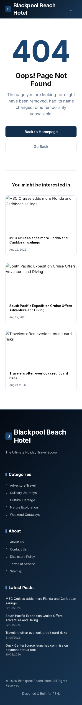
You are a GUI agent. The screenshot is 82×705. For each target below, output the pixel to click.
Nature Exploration (24, 507)
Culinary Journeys (23, 493)
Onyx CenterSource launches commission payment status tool (36, 647)
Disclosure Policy (22, 556)
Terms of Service (22, 564)
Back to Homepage (41, 131)
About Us (17, 542)
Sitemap (16, 571)
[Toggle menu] (72, 9)
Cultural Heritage (22, 500)
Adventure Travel (23, 485)
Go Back (41, 146)
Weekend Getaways (25, 514)
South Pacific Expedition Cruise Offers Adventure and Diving (34, 618)
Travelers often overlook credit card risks (36, 632)
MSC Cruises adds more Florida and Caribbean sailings (40, 601)
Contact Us (18, 549)
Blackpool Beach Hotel (31, 9)
